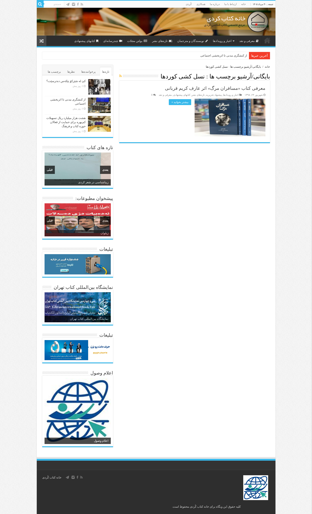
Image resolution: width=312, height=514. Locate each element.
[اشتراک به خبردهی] (120, 76)
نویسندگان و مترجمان (190, 41)
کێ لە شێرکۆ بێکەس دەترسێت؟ (66, 81)
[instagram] (73, 4)
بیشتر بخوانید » (180, 102)
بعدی (105, 169)
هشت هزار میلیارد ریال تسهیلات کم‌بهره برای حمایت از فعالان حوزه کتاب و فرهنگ (66, 122)
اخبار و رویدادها (222, 41)
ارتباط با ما (230, 4)
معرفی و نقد (247, 41)
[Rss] (82, 4)
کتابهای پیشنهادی (84, 41)
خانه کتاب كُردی (51, 477)
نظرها (71, 71)
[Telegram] (68, 4)
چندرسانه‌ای (110, 41)
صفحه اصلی (267, 40)
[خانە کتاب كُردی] (156, 22)
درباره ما (215, 4)
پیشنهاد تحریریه (214, 94)
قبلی (50, 169)
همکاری (200, 4)
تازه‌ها (105, 71)
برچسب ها (54, 71)
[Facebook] (78, 4)
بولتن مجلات (135, 41)
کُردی (189, 4)
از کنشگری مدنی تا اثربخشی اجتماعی (223, 55)
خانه (243, 4)
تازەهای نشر (160, 41)
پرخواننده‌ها (88, 71)
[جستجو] (40, 4)
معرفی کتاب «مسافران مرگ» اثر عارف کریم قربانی (215, 88)
